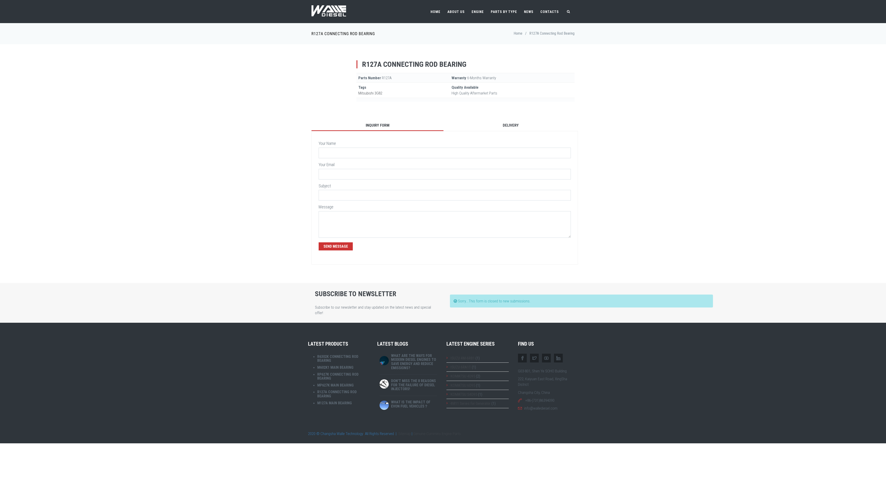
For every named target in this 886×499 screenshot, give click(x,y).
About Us (456, 12)
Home (435, 12)
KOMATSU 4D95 (462, 376)
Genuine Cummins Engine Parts (437, 433)
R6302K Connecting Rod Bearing (337, 358)
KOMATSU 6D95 (462, 385)
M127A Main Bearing (334, 403)
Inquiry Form (377, 125)
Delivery (511, 125)
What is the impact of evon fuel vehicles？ (410, 404)
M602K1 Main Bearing (335, 367)
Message (326, 206)
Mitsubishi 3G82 (370, 93)
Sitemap (404, 433)
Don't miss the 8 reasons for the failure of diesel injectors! (413, 385)
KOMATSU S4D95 (463, 394)
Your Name (327, 143)
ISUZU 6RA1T (460, 367)
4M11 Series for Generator (470, 403)
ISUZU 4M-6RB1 (462, 358)
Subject (325, 185)
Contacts (549, 12)
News (528, 12)
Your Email (327, 164)
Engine (478, 12)
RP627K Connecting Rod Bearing (338, 376)
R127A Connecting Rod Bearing (337, 394)
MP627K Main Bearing (335, 385)
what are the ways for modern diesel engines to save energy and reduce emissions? (413, 361)
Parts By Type (504, 12)
